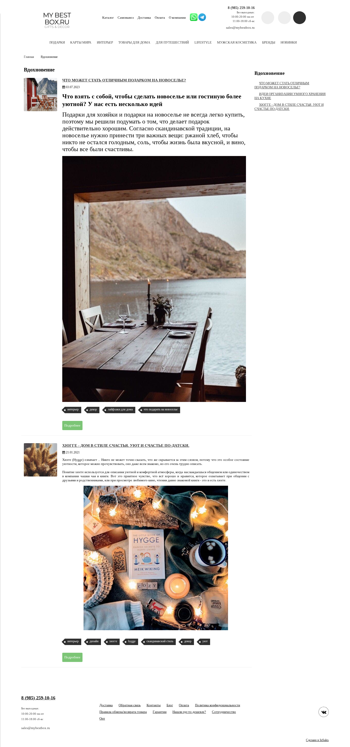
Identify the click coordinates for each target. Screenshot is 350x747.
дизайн (94, 641)
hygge (132, 641)
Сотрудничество (224, 712)
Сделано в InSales (317, 740)
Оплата (160, 17)
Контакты (154, 705)
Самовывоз (126, 17)
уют (205, 641)
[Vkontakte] (323, 712)
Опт (102, 718)
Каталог (108, 17)
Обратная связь (130, 705)
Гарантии (160, 712)
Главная (29, 57)
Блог (170, 705)
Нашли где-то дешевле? (189, 712)
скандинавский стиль (160, 641)
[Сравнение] (284, 17)
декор (93, 409)
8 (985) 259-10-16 (241, 8)
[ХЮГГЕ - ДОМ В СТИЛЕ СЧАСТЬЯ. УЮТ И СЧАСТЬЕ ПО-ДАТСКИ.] (40, 459)
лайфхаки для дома (120, 409)
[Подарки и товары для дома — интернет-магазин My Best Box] (57, 30)
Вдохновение (269, 73)
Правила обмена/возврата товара (123, 712)
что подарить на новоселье (161, 409)
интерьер (73, 409)
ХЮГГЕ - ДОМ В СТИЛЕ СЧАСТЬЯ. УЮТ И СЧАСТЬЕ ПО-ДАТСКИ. (125, 445)
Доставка (144, 17)
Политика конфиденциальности (217, 705)
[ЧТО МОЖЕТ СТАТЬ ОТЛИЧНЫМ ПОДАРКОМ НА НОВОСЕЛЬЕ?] (40, 94)
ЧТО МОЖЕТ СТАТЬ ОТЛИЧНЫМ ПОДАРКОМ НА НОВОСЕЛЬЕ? (124, 80)
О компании (177, 17)
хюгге (113, 641)
